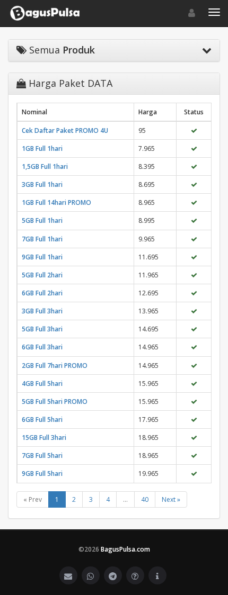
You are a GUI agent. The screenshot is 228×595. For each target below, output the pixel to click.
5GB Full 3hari (42, 328)
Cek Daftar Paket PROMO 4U (65, 130)
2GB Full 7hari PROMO (54, 365)
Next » (171, 499)
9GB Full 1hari (42, 257)
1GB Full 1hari (42, 148)
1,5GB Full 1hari (45, 166)
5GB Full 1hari (42, 220)
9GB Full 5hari (42, 473)
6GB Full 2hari (42, 293)
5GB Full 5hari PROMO (54, 401)
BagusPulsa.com (125, 549)
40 (144, 499)
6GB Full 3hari (42, 346)
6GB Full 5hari (42, 419)
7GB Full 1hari (42, 239)
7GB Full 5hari (42, 455)
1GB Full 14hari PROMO (56, 202)
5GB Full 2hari (42, 275)
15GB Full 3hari (44, 437)
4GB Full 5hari (42, 383)
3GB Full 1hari (42, 184)
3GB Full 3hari (42, 310)
